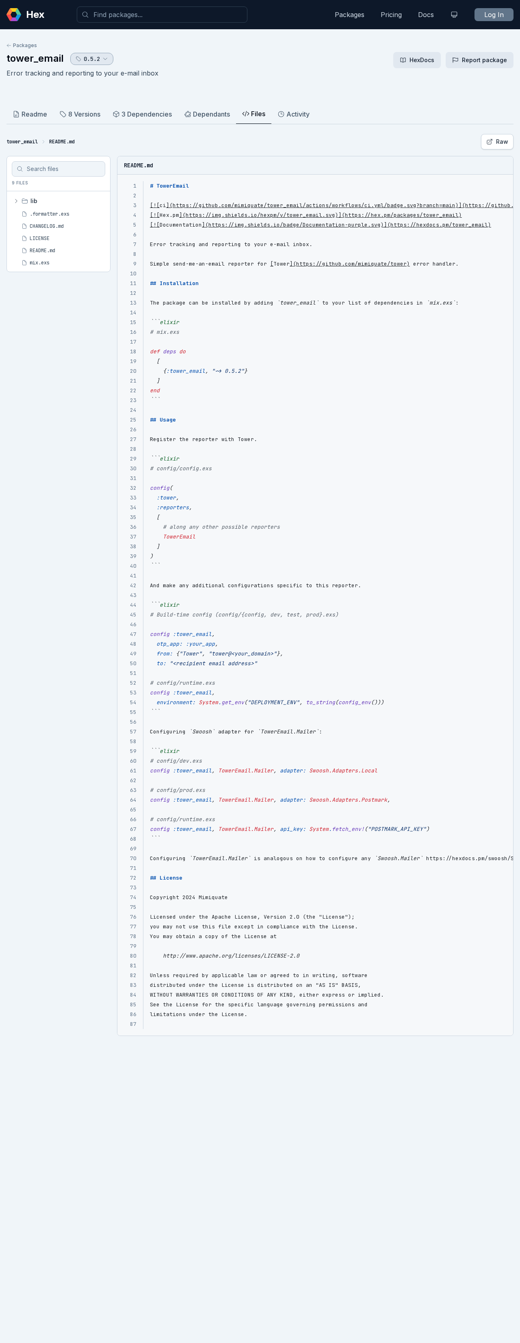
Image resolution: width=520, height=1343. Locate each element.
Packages (349, 15)
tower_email (35, 58)
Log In (494, 15)
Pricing (391, 15)
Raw (502, 141)
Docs (426, 15)
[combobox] (162, 14)
